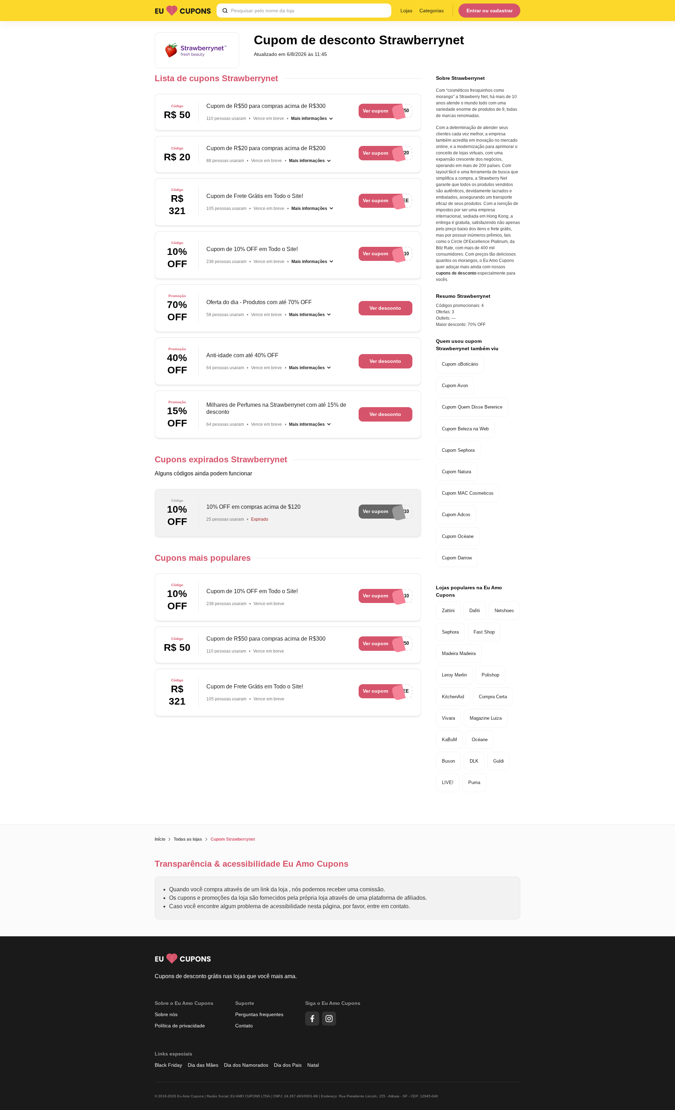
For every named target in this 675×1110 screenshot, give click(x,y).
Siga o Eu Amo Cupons (332, 1003)
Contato (244, 1025)
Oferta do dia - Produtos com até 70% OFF (259, 302)
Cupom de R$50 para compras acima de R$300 (266, 106)
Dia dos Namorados (246, 1065)
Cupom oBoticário (460, 364)
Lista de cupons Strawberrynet (216, 78)
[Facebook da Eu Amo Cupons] (312, 1019)
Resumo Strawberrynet (463, 296)
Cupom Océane (458, 536)
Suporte (244, 1003)
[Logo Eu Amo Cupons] (183, 10)
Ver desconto (385, 308)
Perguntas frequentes (259, 1014)
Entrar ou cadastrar (490, 10)
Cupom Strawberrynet (233, 839)
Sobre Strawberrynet (460, 78)
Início (160, 839)
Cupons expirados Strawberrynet (221, 459)
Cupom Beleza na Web (465, 428)
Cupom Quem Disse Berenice (472, 407)
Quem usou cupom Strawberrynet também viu (467, 344)
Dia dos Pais (288, 1065)
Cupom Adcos (456, 514)
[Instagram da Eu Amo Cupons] (329, 1019)
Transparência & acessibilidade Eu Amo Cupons (251, 863)
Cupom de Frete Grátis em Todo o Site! (254, 196)
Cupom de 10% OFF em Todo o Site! (252, 249)
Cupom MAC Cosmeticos (468, 493)
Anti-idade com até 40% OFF (242, 355)
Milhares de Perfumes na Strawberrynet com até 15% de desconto (276, 408)
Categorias (431, 10)
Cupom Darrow (457, 557)
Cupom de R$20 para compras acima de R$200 (266, 148)
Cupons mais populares (203, 557)
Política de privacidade (180, 1025)
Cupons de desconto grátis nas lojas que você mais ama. (226, 976)
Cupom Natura (456, 471)
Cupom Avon (455, 385)
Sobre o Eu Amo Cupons (184, 1003)
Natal (313, 1065)
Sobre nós (166, 1014)
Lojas (406, 10)
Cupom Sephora (458, 450)
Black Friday (168, 1065)
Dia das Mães (203, 1065)
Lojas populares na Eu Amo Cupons (469, 591)
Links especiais (173, 1054)
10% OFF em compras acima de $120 (253, 507)
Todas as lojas (188, 839)
